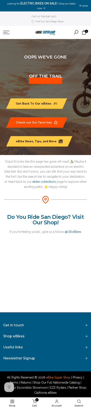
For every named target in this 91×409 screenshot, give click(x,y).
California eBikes (45, 392)
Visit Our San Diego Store (49, 21)
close (84, 5)
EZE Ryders (58, 387)
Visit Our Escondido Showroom (26, 387)
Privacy (78, 377)
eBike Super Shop (58, 377)
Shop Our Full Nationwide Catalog (56, 382)
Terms (14, 382)
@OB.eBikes (73, 231)
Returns (26, 382)
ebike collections (44, 181)
